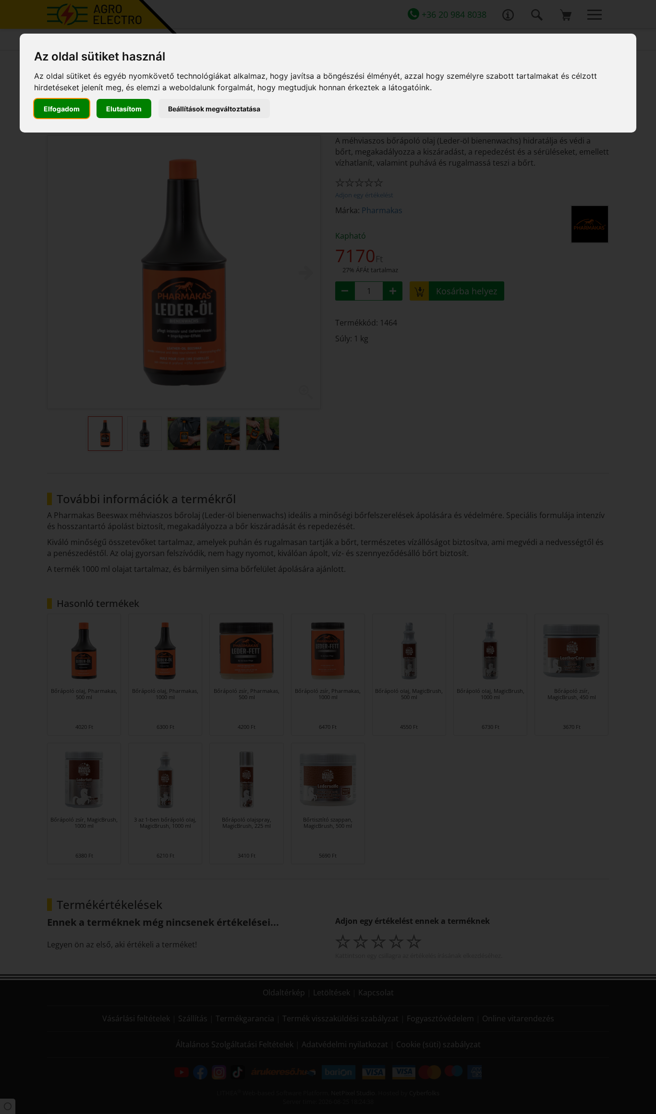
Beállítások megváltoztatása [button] (214, 109)
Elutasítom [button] (124, 109)
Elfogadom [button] (62, 109)
